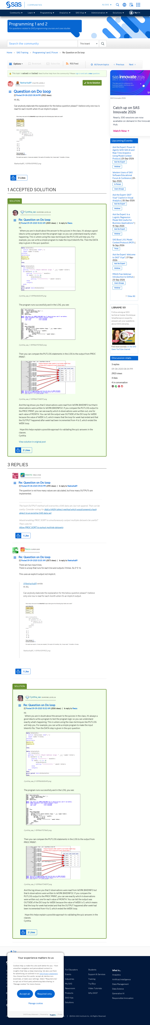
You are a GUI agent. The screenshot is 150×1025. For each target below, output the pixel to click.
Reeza (70, 223)
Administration (98, 13)
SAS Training (22, 52)
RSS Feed (74, 63)
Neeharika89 (25, 82)
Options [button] (17, 64)
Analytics (63, 13)
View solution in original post (32, 441)
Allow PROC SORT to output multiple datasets (41, 527)
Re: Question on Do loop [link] (73, 52)
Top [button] (14, 951)
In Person (117, 184)
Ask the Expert (119, 162)
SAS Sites (138, 5)
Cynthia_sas (30, 212)
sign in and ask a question (88, 73)
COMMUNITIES (35, 5)
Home (9, 52)
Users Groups (119, 189)
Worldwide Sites (124, 5)
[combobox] (56, 43)
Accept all (24, 993)
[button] (11, 92)
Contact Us (131, 5)
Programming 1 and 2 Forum (45, 52)
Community (15, 13)
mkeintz (28, 475)
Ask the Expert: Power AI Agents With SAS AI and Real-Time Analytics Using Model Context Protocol (123, 153)
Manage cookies (35, 1003)
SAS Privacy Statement (49, 973)
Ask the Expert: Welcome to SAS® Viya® (123, 256)
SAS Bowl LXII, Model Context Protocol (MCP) (123, 241)
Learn (30, 13)
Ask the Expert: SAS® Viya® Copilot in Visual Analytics (122, 198)
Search (117, 5)
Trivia (116, 249)
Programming (46, 13)
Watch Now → (121, 130)
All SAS (105, 4)
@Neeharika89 (30, 583)
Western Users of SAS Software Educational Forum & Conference (122, 175)
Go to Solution (93, 82)
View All (131, 296)
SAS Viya (80, 13)
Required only (44, 993)
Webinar (117, 167)
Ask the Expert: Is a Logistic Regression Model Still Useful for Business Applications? (123, 218)
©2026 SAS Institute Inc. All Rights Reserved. (88, 1016)
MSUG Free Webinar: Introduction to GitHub (122, 275)
